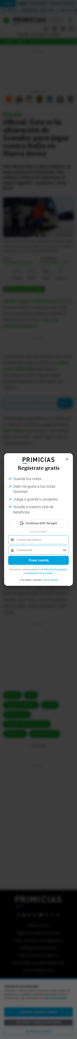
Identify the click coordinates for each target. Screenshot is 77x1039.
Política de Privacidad (54, 569)
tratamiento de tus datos (39, 573)
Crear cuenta (39, 560)
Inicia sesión (50, 579)
